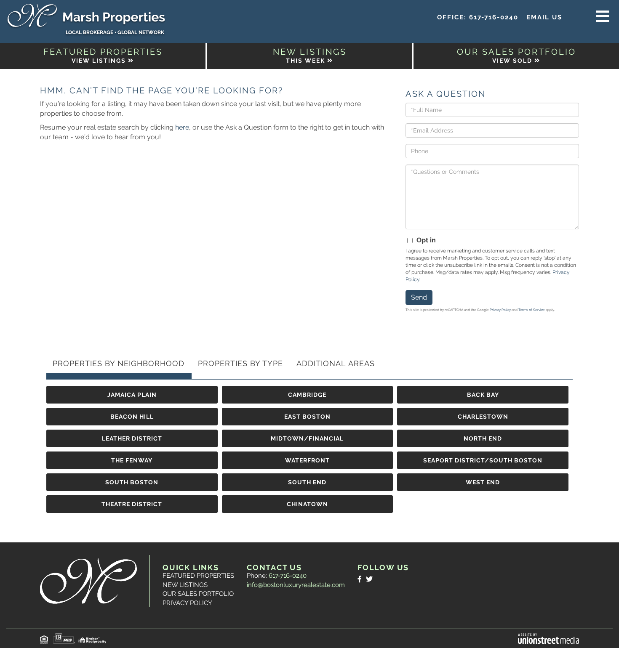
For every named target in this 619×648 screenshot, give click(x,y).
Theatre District (131, 504)
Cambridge (307, 394)
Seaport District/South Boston (482, 460)
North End (483, 438)
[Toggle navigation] (602, 16)
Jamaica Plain (132, 394)
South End (307, 482)
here (182, 127)
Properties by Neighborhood (118, 363)
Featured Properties (198, 575)
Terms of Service (531, 310)
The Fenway (131, 460)
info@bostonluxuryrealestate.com (296, 585)
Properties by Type (240, 363)
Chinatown (307, 504)
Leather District (132, 438)
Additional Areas (335, 363)
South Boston (131, 482)
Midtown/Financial (307, 438)
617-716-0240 (493, 17)
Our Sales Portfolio (198, 594)
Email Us (544, 17)
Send (419, 297)
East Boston (307, 416)
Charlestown (483, 416)
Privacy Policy (500, 310)
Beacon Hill (132, 416)
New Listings (185, 585)
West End (483, 482)
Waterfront (307, 460)
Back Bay (483, 394)
